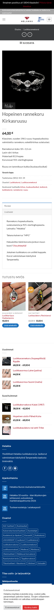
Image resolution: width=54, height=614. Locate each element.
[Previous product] (30, 34)
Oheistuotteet (9, 554)
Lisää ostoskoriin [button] (10, 325)
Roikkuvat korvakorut (26, 554)
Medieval (24, 549)
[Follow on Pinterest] (15, 468)
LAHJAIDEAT (8, 540)
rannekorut (17, 190)
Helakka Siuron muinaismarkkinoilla (27, 486)
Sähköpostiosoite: (10, 581)
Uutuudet (41, 563)
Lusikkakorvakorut (11, 544)
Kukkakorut (39, 535)
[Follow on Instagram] (10, 468)
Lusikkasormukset (10, 549)
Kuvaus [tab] (7, 206)
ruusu (25, 190)
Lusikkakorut (15, 182)
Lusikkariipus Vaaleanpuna (8, 316)
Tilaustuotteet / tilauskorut (14, 563)
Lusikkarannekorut (31, 29)
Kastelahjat (32, 531)
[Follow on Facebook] (4, 468)
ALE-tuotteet (8, 526)
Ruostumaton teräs (11, 558)
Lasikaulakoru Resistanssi (39, 315)
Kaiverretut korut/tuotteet (14, 531)
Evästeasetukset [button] (12, 607)
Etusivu (18, 29)
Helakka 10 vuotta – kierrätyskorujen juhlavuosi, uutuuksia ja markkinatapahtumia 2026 (28, 498)
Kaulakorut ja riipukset (12, 535)
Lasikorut (21, 540)
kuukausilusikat (32, 187)
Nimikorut (35, 549)
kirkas (22, 187)
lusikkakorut (7, 190)
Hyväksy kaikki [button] (30, 607)
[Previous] (2, 307)
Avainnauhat (22, 526)
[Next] (51, 307)
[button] (4, 19)
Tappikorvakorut (28, 558)
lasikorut (43, 187)
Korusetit (28, 535)
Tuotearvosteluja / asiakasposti (25, 507)
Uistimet (31, 563)
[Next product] (24, 34)
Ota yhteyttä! (19, 245)
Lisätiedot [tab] (8, 212)
